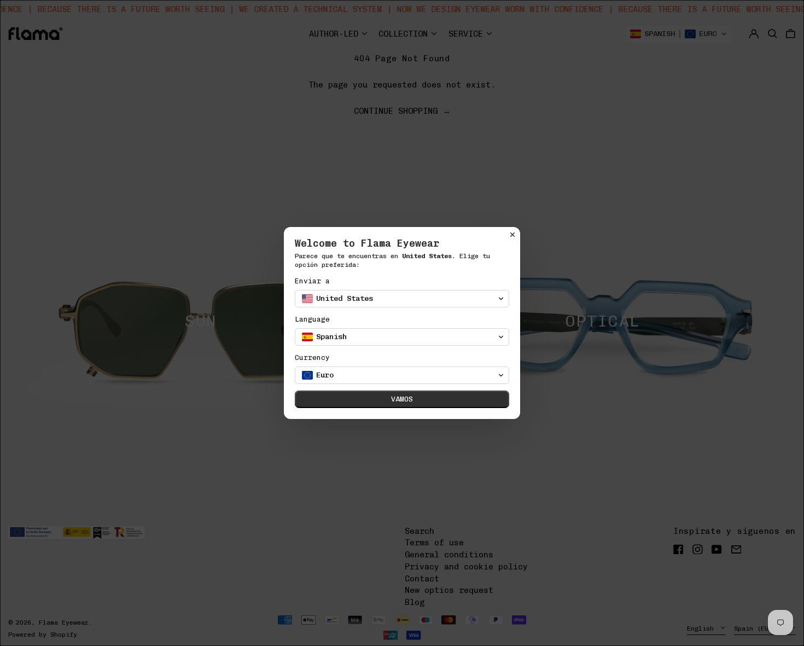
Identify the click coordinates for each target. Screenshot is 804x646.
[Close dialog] (512, 234)
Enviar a (312, 281)
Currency (312, 357)
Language (312, 319)
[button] (402, 298)
